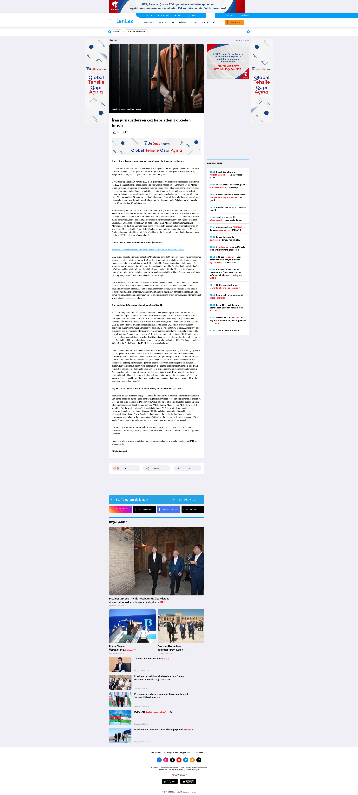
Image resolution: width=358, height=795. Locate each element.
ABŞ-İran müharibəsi (176, 32)
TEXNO (194, 22)
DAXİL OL (231, 15)
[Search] (248, 22)
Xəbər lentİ (148, 22)
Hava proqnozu (202, 32)
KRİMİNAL (183, 22)
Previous (109, 32)
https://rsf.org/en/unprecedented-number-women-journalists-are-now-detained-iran (148, 250)
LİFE (172, 22)
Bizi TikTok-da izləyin (144, 509)
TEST (214, 22)
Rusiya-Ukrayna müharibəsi (143, 32)
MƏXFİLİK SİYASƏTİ (199, 752)
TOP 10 (205, 22)
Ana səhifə (236, 40)
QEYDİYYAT (244, 15)
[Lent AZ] (125, 21)
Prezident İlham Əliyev (230, 32)
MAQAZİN (162, 22)
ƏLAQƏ (169, 752)
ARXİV (175, 752)
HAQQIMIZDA (184, 752)
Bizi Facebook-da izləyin (170, 509)
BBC (182, 340)
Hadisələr (116, 32)
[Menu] (110, 21)
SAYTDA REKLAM (158, 752)
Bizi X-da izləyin (191, 509)
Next (248, 32)
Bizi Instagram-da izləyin (122, 509)
